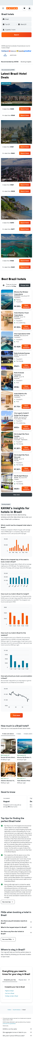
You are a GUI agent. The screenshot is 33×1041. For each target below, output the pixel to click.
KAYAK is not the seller (10, 1029)
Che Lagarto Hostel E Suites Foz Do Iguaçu (21, 414)
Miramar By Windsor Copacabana (21, 293)
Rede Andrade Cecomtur (19, 374)
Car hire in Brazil (9, 993)
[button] (3, 8)
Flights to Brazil (9, 991)
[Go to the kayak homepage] (12, 8)
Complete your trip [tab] (10, 980)
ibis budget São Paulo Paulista (21, 435)
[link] (16, 715)
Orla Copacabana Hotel (22, 334)
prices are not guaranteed (9, 1023)
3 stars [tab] (19, 734)
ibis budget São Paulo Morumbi (21, 456)
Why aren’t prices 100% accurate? (14, 1036)
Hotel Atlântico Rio (20, 393)
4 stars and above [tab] (8, 734)
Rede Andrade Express (22, 353)
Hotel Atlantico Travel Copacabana (21, 314)
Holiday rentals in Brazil (11, 996)
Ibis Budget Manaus (21, 476)
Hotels (9, 1009)
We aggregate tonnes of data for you (14, 1032)
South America (16, 1009)
